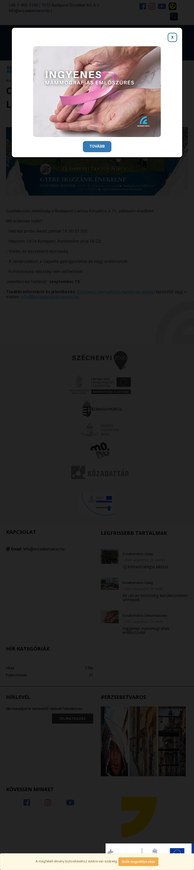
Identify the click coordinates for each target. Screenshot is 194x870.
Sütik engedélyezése (138, 862)
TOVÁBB (97, 146)
